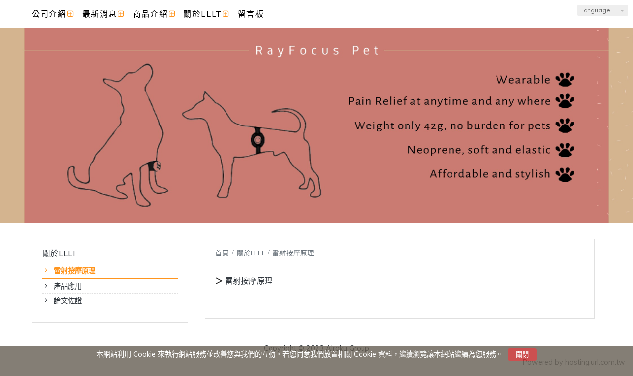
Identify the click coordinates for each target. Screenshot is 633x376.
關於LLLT (252, 253)
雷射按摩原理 (74, 270)
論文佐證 (68, 300)
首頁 (222, 253)
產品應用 (68, 286)
